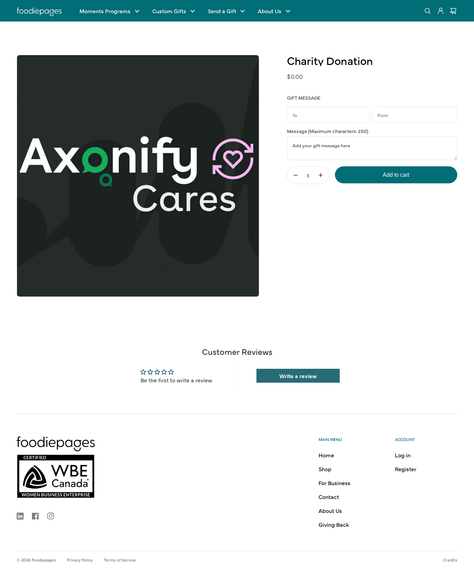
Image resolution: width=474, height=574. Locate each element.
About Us (269, 11)
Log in (402, 455)
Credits (450, 560)
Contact (329, 496)
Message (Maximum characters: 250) (327, 131)
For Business (334, 482)
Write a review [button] (298, 376)
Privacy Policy (80, 560)
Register (405, 469)
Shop (325, 469)
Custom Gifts (169, 11)
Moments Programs (104, 11)
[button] (109, 11)
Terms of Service (120, 560)
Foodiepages (44, 560)
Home (326, 455)
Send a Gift (222, 11)
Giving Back (334, 524)
